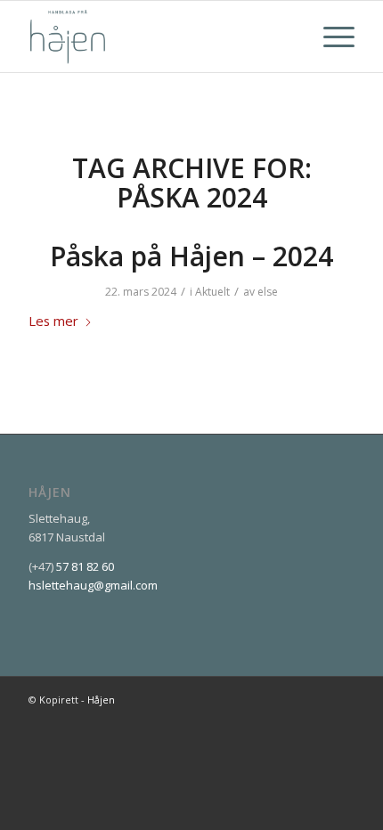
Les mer (53, 321)
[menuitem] (330, 36)
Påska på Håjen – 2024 (191, 256)
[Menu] (330, 36)
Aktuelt (212, 291)
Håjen (101, 699)
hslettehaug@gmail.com (93, 585)
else (267, 291)
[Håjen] (159, 36)
